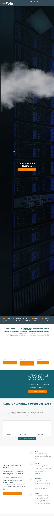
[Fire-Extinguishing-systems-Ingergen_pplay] (14, 384)
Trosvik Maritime (8, 434)
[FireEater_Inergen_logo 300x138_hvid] (7, 3)
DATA (36, 451)
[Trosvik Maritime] (11, 427)
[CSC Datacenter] (43, 427)
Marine (37, 493)
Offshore (38, 478)
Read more (5, 359)
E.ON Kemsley (23, 434)
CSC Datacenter (39, 434)
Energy (37, 463)
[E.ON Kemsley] (27, 427)
